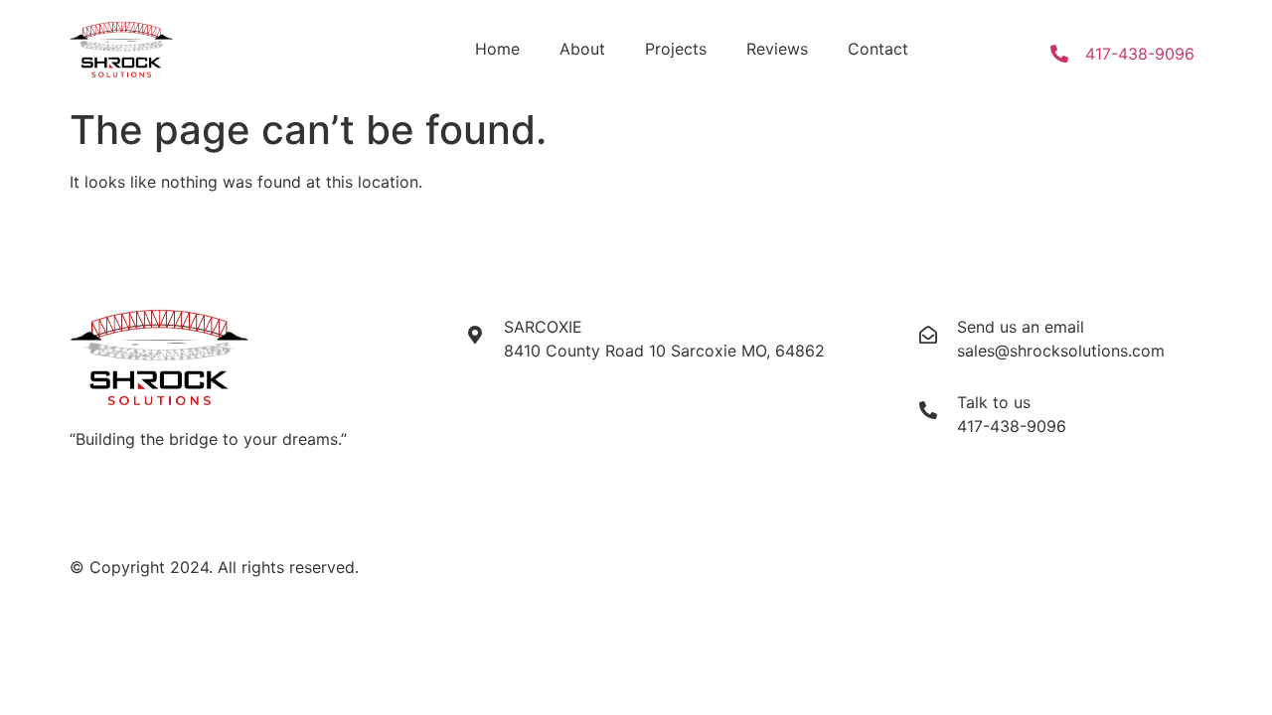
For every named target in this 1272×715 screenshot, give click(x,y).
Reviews (777, 49)
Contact (878, 49)
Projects (676, 49)
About (582, 49)
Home (497, 49)
